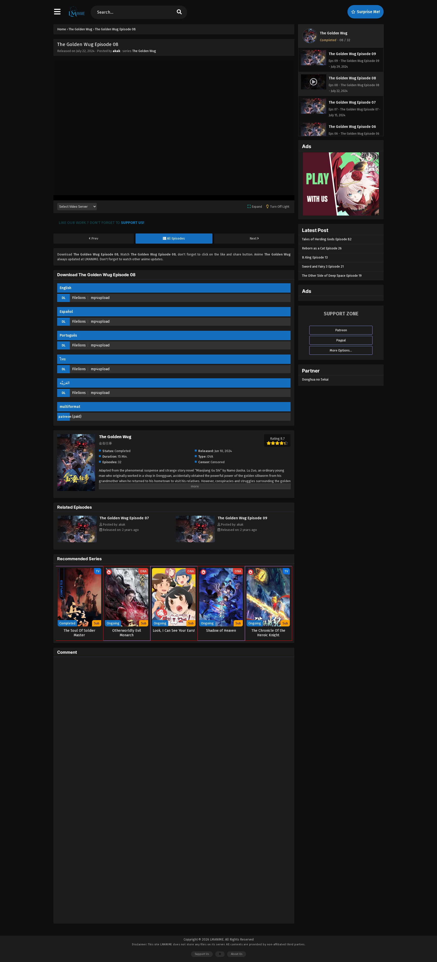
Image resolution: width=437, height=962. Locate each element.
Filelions (79, 298)
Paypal (341, 340)
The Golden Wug (144, 51)
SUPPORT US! (132, 222)
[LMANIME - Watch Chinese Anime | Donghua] (76, 16)
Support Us (202, 954)
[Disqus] (174, 724)
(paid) (76, 416)
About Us (236, 954)
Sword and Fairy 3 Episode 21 (323, 266)
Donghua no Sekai (315, 379)
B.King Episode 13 (315, 257)
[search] (179, 12)
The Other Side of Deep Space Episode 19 (332, 275)
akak (116, 51)
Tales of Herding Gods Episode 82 (327, 239)
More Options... (341, 350)
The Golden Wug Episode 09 (242, 518)
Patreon (341, 330)
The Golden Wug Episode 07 (124, 518)
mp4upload (100, 298)
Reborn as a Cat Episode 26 (322, 248)
